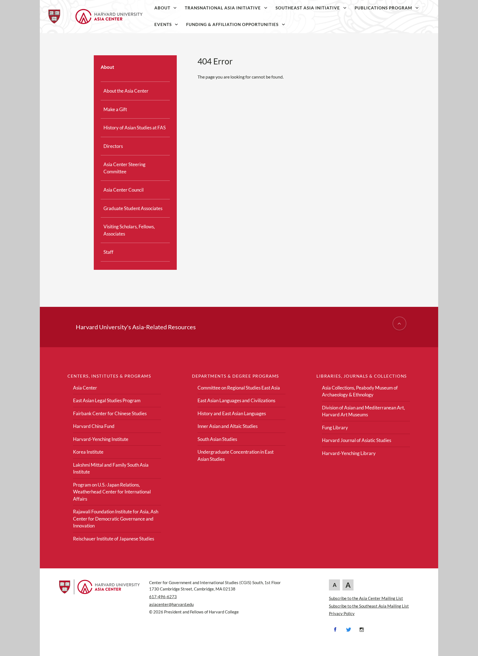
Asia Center (85, 388)
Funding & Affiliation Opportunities (232, 24)
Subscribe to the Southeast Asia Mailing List (369, 605)
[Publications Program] (417, 7)
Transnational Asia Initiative (223, 7)
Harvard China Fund (94, 426)
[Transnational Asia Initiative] (266, 7)
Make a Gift (115, 109)
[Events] (176, 24)
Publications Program (383, 7)
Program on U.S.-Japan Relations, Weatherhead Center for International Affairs (112, 492)
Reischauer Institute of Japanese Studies (113, 539)
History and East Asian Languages (232, 413)
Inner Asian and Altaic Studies (228, 426)
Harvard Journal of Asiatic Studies (356, 440)
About (162, 7)
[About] (175, 7)
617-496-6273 (163, 596)
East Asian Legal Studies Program (107, 400)
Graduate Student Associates (132, 208)
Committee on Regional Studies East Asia (239, 388)
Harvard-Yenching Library (349, 453)
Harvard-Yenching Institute (100, 439)
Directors (113, 146)
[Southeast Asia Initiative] (344, 7)
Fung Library (335, 427)
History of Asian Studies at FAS (134, 127)
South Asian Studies (217, 439)
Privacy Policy (342, 613)
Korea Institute (88, 452)
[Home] (95, 16)
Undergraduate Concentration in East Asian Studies (236, 455)
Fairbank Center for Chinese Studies (110, 413)
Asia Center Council (123, 190)
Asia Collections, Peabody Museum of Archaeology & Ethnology (360, 391)
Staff (108, 252)
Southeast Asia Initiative (308, 7)
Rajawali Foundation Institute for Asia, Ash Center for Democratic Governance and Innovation (115, 519)
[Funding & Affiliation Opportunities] (283, 24)
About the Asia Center (126, 91)
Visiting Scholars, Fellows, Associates (129, 230)
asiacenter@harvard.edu (171, 604)
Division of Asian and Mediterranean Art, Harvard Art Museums (363, 411)
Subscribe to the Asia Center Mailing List (366, 598)
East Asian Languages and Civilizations (236, 400)
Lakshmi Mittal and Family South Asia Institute (111, 468)
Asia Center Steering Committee (124, 167)
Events (163, 24)
